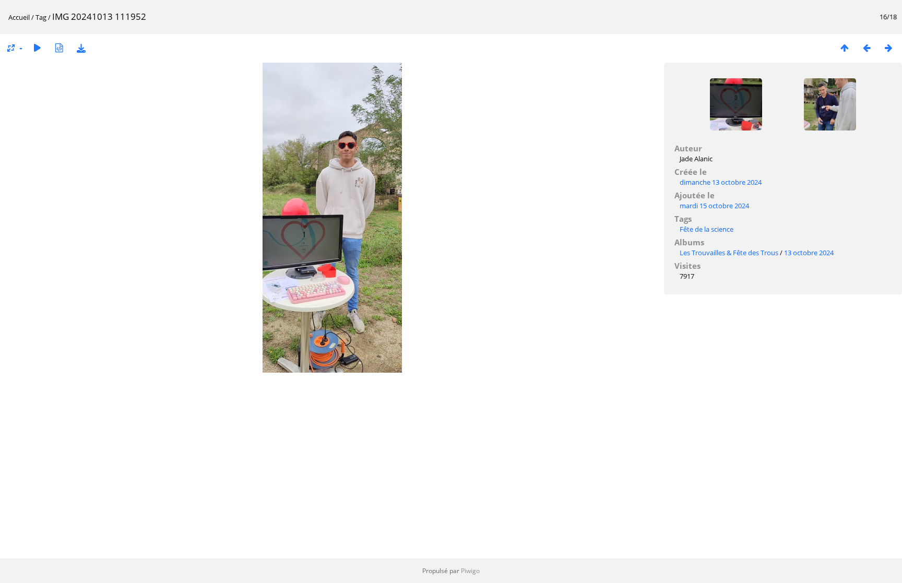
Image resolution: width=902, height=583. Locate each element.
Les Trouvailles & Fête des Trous (729, 252)
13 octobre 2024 (809, 252)
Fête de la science (706, 229)
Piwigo (470, 570)
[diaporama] (37, 48)
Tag (40, 17)
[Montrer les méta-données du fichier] (59, 48)
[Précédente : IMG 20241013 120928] (866, 48)
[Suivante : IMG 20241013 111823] (888, 48)
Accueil (19, 17)
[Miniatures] (845, 48)
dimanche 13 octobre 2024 (721, 182)
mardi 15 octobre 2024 (714, 205)
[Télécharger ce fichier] (81, 48)
